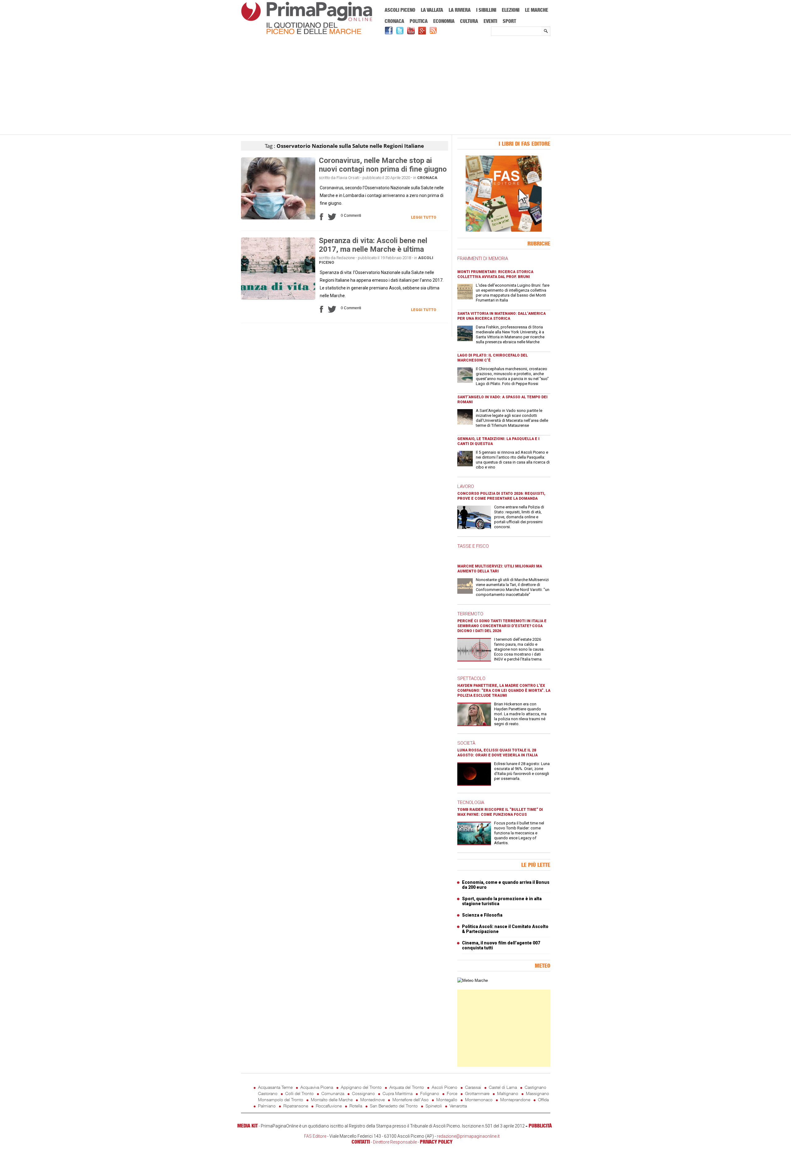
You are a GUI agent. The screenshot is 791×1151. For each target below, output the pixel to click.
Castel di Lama (503, 1087)
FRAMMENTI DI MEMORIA (482, 258)
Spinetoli (433, 1105)
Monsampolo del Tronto (280, 1099)
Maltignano (507, 1093)
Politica (419, 21)
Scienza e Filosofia (482, 915)
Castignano (535, 1087)
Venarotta (458, 1105)
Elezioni (510, 10)
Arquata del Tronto (406, 1087)
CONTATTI (361, 1142)
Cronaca (394, 21)
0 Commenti (351, 215)
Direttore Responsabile (395, 1142)
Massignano (537, 1093)
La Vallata (432, 10)
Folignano (429, 1093)
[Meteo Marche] (472, 980)
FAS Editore (315, 1136)
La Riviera (460, 10)
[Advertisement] (395, 85)
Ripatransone (295, 1105)
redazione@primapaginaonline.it (468, 1136)
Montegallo (446, 1099)
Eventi (490, 21)
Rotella (355, 1105)
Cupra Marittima (397, 1093)
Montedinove (372, 1099)
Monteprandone (515, 1099)
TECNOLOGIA (470, 802)
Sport (509, 21)
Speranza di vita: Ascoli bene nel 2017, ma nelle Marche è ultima (373, 245)
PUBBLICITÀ (540, 1126)
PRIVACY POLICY (436, 1142)
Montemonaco (479, 1099)
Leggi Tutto (423, 217)
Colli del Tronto (299, 1093)
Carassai (473, 1087)
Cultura (469, 21)
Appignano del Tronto (361, 1087)
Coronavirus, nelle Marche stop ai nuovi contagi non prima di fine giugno (383, 164)
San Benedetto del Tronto (394, 1105)
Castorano (267, 1093)
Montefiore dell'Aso (410, 1099)
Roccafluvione (329, 1105)
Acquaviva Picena (316, 1087)
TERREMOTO (470, 614)
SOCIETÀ (466, 743)
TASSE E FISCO (473, 546)
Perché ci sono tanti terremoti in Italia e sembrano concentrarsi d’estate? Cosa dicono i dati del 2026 (502, 626)
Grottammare (477, 1093)
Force (452, 1093)
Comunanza (332, 1093)
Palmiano (267, 1105)
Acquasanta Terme (275, 1087)
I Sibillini (486, 10)
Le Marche (536, 10)
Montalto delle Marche (332, 1099)
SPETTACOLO (471, 678)
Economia (444, 21)
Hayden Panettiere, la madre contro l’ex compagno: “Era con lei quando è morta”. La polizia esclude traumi (503, 690)
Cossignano (363, 1093)
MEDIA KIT (247, 1126)
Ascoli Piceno (400, 10)
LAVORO (465, 486)
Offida (543, 1099)
